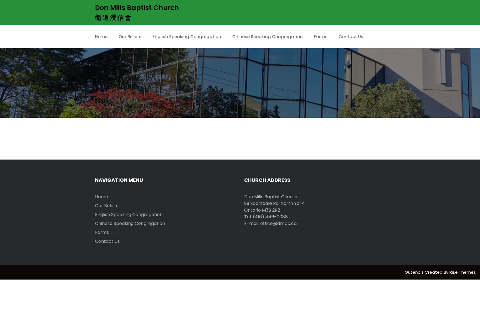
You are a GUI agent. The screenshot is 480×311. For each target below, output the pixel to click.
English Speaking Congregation (186, 37)
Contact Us (351, 37)
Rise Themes (462, 272)
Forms (321, 37)
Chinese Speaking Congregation (267, 37)
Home (101, 37)
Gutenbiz (415, 272)
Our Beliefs (130, 37)
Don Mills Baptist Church (137, 7)
